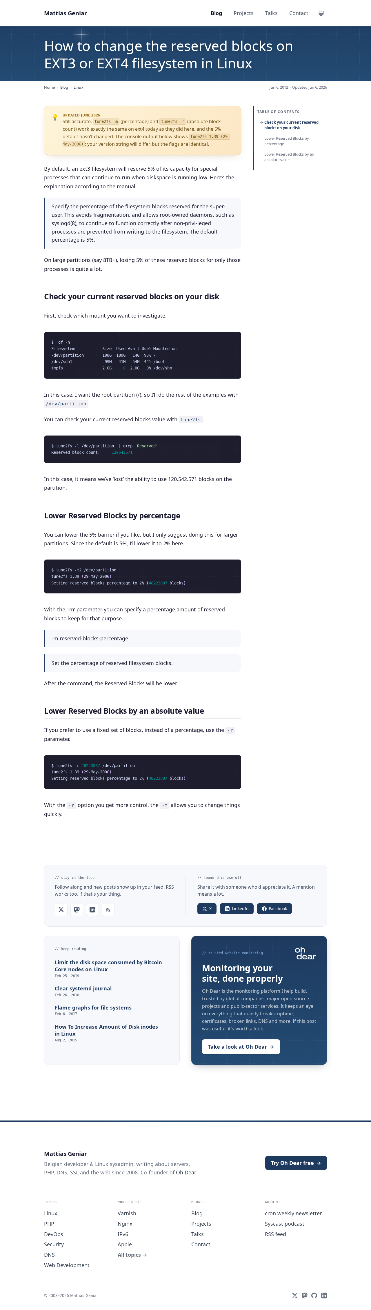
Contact (200, 1244)
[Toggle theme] (321, 13)
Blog (64, 87)
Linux (78, 87)
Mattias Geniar (65, 13)
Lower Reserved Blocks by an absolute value (289, 157)
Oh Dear (185, 1172)
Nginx (125, 1223)
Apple (125, 1244)
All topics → (132, 1254)
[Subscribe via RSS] (108, 909)
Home (49, 87)
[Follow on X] (61, 909)
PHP (49, 1223)
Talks (197, 1234)
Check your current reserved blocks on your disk (291, 125)
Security (54, 1244)
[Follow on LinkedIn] (92, 909)
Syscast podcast (284, 1223)
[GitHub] (314, 1295)
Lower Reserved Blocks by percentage (286, 141)
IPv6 (123, 1234)
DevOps (53, 1234)
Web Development (67, 1265)
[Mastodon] (305, 1295)
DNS (49, 1254)
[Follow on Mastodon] (76, 909)
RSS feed (275, 1234)
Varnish (127, 1213)
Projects (201, 1223)
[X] (295, 1295)
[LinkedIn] (324, 1295)
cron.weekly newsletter (293, 1213)
